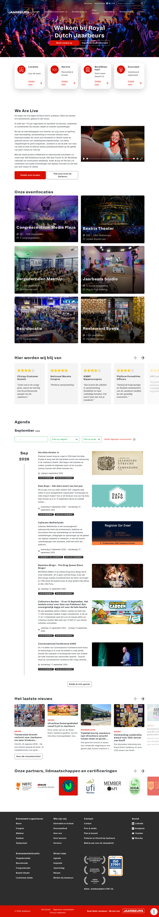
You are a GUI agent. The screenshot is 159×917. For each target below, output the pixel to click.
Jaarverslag (58, 868)
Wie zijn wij (60, 819)
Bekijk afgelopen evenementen (118, 439)
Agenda (36, 12)
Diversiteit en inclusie (63, 823)
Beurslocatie (22, 863)
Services (57, 843)
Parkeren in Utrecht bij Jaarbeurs (99, 838)
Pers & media (99, 3)
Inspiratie (57, 863)
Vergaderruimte (23, 858)
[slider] (100, 159)
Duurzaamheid (60, 828)
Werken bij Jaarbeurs (63, 878)
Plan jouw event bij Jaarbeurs (62, 175)
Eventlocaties (78, 12)
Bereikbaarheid (126, 12)
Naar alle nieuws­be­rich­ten (28, 756)
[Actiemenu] (154, 911)
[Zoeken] (142, 3)
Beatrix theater (23, 873)
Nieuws (56, 873)
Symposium (21, 843)
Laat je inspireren (79, 48)
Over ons (108, 12)
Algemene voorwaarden (63, 910)
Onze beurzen (95, 11)
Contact (141, 12)
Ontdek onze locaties (30, 175)
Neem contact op (64, 43)
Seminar (20, 838)
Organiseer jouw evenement (95, 43)
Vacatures (88, 3)
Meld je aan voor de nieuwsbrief (99, 843)
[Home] (19, 12)
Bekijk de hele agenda (79, 684)
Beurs (19, 823)
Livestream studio (24, 878)
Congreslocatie (23, 868)
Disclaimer (46, 910)
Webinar (20, 833)
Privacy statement (58, 913)
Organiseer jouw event (54, 12)
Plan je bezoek (91, 833)
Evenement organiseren (29, 819)
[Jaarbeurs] (133, 911)
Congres (20, 828)
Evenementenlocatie (27, 853)
